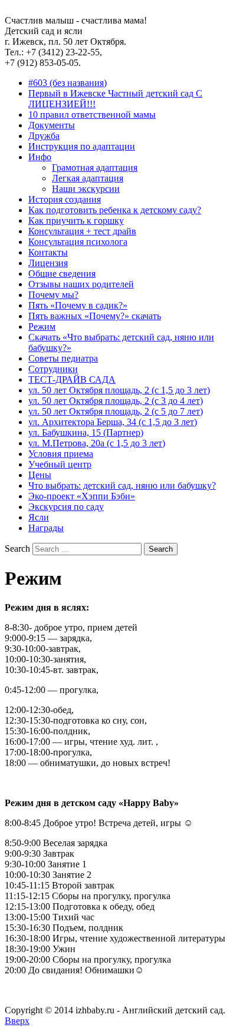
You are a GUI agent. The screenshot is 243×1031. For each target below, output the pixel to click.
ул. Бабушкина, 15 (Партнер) (85, 432)
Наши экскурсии (86, 189)
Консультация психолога (77, 242)
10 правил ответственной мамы (92, 115)
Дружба (44, 136)
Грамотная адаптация (94, 168)
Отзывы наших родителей (81, 284)
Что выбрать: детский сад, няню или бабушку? (122, 485)
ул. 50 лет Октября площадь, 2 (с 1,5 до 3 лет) (119, 390)
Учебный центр (59, 464)
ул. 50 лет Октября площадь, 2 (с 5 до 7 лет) (115, 411)
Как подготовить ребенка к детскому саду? (114, 210)
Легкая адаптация (87, 178)
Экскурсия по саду (66, 507)
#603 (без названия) (67, 83)
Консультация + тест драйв (82, 231)
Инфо (39, 157)
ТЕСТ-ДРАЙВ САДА (72, 379)
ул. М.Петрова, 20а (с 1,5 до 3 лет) (96, 443)
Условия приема (60, 454)
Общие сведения (62, 273)
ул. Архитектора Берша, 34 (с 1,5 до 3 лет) (112, 422)
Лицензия (48, 263)
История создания (64, 199)
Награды (46, 528)
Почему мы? (53, 295)
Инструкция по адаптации (81, 146)
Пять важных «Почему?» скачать (94, 316)
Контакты (48, 252)
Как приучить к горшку (76, 221)
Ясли (38, 517)
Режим (41, 326)
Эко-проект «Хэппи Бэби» (81, 496)
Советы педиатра (63, 358)
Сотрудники (53, 369)
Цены (39, 475)
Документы (51, 125)
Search (17, 548)
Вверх (17, 1021)
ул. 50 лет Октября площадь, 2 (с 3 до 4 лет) (115, 401)
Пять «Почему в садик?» (77, 305)
